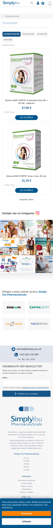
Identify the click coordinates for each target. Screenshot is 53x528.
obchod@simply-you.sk (29, 349)
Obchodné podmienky (26, 480)
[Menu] (50, 3)
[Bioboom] (14, 307)
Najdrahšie (42, 34)
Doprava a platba (26, 492)
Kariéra (26, 467)
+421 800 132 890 (29, 354)
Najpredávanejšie (11, 34)
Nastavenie (26, 513)
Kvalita (26, 464)
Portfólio (26, 461)
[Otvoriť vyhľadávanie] (32, 3)
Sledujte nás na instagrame (18, 213)
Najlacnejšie (28, 34)
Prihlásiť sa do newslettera (28, 394)
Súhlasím (26, 521)
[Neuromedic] (14, 324)
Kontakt (26, 470)
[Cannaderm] (39, 307)
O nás (26, 458)
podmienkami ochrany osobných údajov (35, 388)
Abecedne (8, 40)
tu (11, 508)
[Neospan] (39, 324)
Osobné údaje (26, 483)
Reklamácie (26, 489)
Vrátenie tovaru (26, 486)
